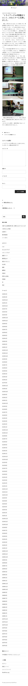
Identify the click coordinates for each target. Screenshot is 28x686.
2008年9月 (4, 592)
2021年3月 (4, 314)
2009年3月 (4, 574)
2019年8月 (4, 362)
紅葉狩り (4, 231)
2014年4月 (4, 418)
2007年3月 (4, 645)
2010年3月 (4, 542)
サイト (3, 183)
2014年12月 (5, 403)
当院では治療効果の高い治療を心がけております (14, 225)
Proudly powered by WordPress (9, 682)
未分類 (3, 264)
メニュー (15, 7)
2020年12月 (5, 317)
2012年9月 (4, 462)
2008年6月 (4, 601)
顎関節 (3, 279)
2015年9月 (4, 394)
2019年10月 (5, 356)
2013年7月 (4, 438)
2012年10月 (5, 459)
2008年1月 (4, 616)
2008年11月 (5, 586)
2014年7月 (4, 412)
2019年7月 (4, 365)
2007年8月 (4, 630)
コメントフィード (6, 669)
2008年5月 (4, 604)
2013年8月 (4, 435)
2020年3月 (4, 341)
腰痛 (3, 267)
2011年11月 (4, 492)
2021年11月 (5, 306)
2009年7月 (4, 565)
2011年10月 (5, 495)
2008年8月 (4, 595)
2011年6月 (4, 503)
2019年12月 (5, 350)
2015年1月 (4, 400)
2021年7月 (4, 308)
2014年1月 (4, 427)
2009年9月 (4, 560)
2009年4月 (4, 571)
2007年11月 (5, 622)
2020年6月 (4, 332)
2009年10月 (5, 557)
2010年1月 (4, 548)
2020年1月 (4, 347)
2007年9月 (4, 627)
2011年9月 (4, 498)
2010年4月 (4, 539)
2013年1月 (4, 453)
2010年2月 (4, 545)
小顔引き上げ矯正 (6, 228)
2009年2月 (4, 577)
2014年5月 (4, 415)
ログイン (4, 663)
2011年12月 (5, 489)
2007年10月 (5, 625)
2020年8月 (4, 326)
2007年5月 (4, 639)
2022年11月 (5, 300)
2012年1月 (4, 486)
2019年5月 (4, 371)
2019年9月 (4, 359)
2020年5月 (4, 335)
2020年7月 (4, 329)
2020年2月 (4, 344)
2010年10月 (5, 524)
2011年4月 (4, 509)
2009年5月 (4, 568)
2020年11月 (5, 320)
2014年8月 (4, 409)
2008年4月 (4, 607)
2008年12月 (5, 583)
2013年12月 (5, 430)
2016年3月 (4, 388)
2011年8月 (4, 500)
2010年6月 (4, 533)
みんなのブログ (6, 249)
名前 (4, 168)
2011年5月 (4, 506)
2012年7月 (4, 468)
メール (4, 176)
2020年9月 (4, 323)
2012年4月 (4, 477)
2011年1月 (4, 515)
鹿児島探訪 (5, 234)
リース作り (5, 237)
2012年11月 (5, 456)
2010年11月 (5, 521)
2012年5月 (4, 474)
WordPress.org (5, 672)
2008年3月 (4, 610)
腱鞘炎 (3, 270)
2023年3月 (4, 297)
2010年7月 (4, 530)
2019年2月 (4, 379)
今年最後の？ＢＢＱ (7, 654)
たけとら (15, 654)
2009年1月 (4, 580)
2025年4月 (4, 294)
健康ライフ (5, 255)
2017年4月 (4, 382)
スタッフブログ (6, 252)
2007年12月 (5, 619)
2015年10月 (5, 391)
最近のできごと (7, 132)
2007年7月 (4, 633)
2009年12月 (5, 551)
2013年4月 (4, 447)
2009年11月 (5, 554)
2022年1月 (4, 303)
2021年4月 (4, 311)
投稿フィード (5, 666)
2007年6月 (4, 636)
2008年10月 (5, 589)
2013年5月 (4, 444)
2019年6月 (4, 368)
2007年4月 (4, 642)
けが (3, 246)
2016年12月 (5, 385)
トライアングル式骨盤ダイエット (10, 134)
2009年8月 (4, 562)
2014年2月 (4, 424)
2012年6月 (4, 471)
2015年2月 (4, 397)
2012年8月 (4, 465)
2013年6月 (4, 441)
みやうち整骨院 (8, 2)
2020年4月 (4, 338)
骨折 (3, 285)
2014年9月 (4, 406)
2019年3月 (4, 376)
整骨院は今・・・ (6, 258)
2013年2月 (4, 450)
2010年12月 (5, 518)
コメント (5, 148)
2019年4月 (4, 373)
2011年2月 (4, 512)
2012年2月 (4, 483)
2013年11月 (5, 433)
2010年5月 (4, 536)
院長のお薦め (5, 276)
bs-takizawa (13, 13)
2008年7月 (4, 598)
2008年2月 (4, 613)
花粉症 (3, 273)
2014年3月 (4, 421)
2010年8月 (4, 527)
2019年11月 (5, 353)
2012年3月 (4, 480)
